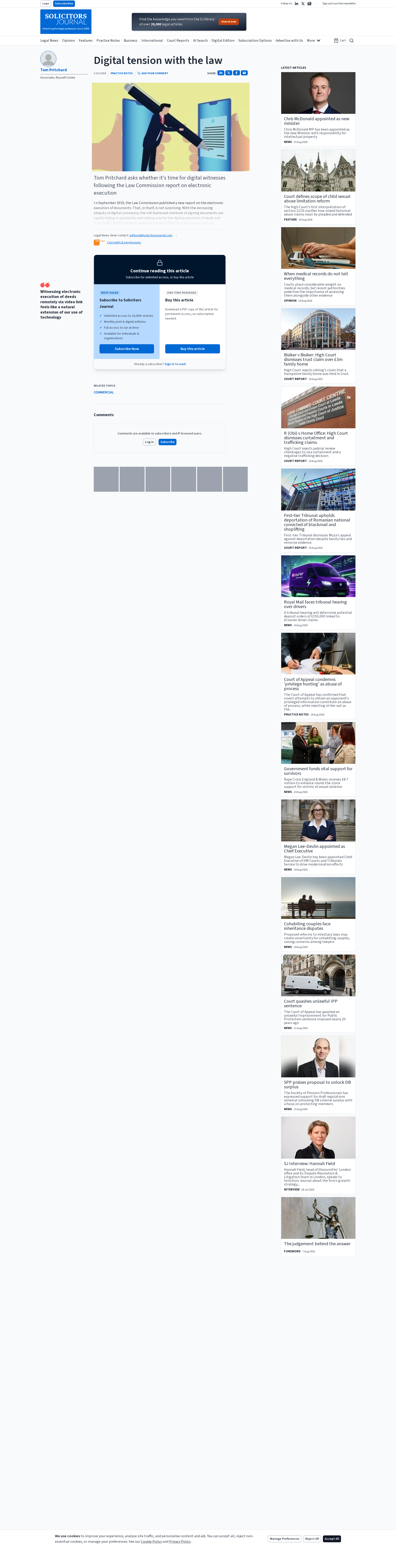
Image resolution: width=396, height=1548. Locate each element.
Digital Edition (223, 40)
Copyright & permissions (124, 242)
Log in (149, 442)
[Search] (351, 40)
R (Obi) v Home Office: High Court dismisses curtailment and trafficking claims (316, 438)
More (311, 40)
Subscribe (167, 442)
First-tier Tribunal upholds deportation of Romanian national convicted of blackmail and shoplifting (317, 522)
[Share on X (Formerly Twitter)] (228, 72)
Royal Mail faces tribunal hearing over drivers (315, 604)
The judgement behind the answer (317, 1244)
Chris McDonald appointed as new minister (316, 121)
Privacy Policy (180, 1541)
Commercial (104, 392)
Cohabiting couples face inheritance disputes (307, 926)
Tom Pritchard (53, 70)
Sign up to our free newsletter (339, 3)
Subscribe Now (64, 3)
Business (131, 40)
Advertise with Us (289, 40)
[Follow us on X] (303, 3)
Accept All (332, 1539)
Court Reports (178, 40)
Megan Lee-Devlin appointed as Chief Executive (314, 848)
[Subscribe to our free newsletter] (309, 3)
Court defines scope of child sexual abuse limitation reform (317, 198)
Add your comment (154, 73)
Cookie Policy (151, 1541)
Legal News (49, 40)
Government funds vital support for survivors (318, 771)
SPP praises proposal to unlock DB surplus (317, 1084)
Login (45, 3)
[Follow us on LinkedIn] (296, 3)
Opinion (68, 40)
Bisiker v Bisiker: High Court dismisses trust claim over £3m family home (313, 359)
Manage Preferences (284, 1539)
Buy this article (193, 348)
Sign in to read (175, 364)
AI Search (200, 40)
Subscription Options (255, 40)
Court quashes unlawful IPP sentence (311, 1003)
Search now (228, 22)
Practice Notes (108, 40)
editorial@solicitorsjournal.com (150, 235)
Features (86, 40)
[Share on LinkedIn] (220, 72)
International (152, 40)
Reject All (312, 1539)
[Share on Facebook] (236, 72)
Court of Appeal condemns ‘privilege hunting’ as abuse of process (313, 684)
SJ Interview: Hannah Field (309, 1163)
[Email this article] (244, 72)
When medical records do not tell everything (316, 276)
